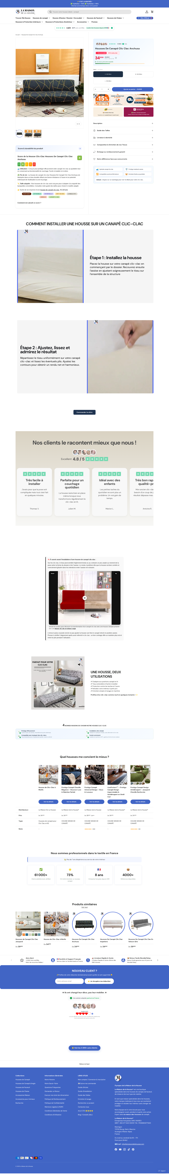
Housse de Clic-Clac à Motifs (55, 939)
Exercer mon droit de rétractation (57, 1095)
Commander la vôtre (84, 412)
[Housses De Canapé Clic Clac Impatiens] (112, 924)
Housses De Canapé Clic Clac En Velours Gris (140, 940)
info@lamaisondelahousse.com (133, 1144)
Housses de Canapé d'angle (25, 1083)
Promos (95, 22)
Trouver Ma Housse (23, 18)
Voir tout (84, 907)
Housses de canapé (40, 18)
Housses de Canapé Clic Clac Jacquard (27, 940)
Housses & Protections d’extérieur (58, 22)
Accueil (18, 35)
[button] (152, 12)
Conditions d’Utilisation (53, 1115)
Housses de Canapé (23, 1080)
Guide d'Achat (83, 1087)
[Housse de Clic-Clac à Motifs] (56, 924)
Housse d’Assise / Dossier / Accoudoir (67, 18)
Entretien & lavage (84, 1099)
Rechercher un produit (86, 1103)
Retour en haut (84, 1064)
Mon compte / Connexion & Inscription (91, 1080)
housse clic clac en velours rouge (65, 628)
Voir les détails (48, 802)
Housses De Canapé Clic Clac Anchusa (32, 35)
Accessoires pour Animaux (25, 1099)
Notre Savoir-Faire (51, 1083)
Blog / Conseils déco (85, 1115)
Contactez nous (83, 1107)
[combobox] (89, 12)
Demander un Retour (52, 1091)
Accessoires (82, 22)
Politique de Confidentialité (54, 1103)
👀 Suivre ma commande (87, 1083)
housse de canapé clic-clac (50, 190)
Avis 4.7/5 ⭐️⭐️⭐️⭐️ (85, 1111)
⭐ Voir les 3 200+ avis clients (84, 1048)
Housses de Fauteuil (94, 18)
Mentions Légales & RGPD (54, 1107)
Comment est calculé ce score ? (29, 203)
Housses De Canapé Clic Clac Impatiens (111, 940)
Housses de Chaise (114, 18)
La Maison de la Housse (26, 1166)
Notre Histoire (50, 1080)
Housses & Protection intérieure (28, 22)
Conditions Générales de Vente (56, 1111)
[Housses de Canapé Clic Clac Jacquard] (28, 924)
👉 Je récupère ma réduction (99, 981)
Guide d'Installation (85, 1091)
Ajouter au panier (133, 89)
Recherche (19, 1103)
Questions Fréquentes (53, 1087)
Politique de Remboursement (55, 1099)
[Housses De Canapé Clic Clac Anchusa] (84, 924)
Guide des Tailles (84, 1095)
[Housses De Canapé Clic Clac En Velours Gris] (140, 924)
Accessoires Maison (23, 1095)
